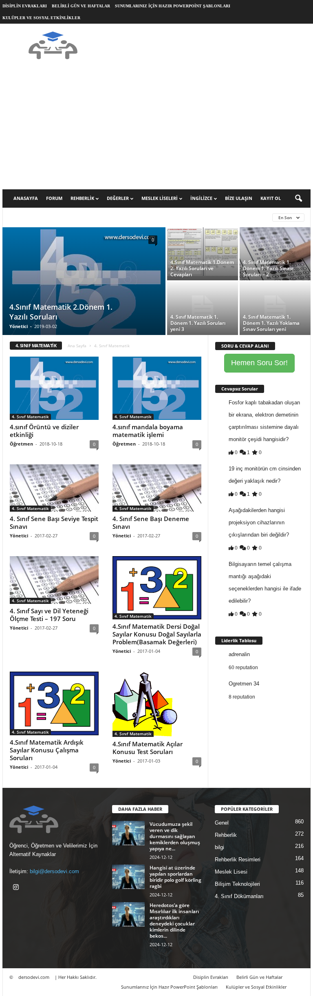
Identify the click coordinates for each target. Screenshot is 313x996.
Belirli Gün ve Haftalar (81, 6)
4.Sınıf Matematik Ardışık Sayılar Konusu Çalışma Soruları (47, 750)
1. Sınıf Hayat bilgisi (167, 217)
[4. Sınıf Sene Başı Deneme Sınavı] (156, 488)
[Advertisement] (156, 128)
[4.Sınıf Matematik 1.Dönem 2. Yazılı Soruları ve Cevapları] (202, 251)
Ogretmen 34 (244, 684)
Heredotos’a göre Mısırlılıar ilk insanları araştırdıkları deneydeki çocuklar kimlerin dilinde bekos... (174, 920)
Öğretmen (21, 444)
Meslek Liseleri (159, 198)
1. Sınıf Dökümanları (108, 217)
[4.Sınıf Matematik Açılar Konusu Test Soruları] (156, 704)
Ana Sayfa (77, 345)
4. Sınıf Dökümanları (239, 896)
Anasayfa (25, 198)
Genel (222, 823)
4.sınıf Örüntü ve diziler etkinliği (44, 431)
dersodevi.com (33, 977)
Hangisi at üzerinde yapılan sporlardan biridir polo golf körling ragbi (175, 877)
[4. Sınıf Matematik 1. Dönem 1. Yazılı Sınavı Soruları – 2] (275, 253)
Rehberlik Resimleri (237, 859)
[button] (298, 199)
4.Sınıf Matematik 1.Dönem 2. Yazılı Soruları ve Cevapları (202, 268)
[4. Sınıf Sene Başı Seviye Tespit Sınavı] (54, 488)
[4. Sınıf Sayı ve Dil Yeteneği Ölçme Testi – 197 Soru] (54, 579)
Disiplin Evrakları (24, 6)
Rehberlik (82, 198)
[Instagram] (16, 888)
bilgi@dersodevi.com (54, 871)
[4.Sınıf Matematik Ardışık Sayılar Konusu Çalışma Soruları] (54, 703)
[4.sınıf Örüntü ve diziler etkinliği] (54, 388)
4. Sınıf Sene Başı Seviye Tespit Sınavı (54, 522)
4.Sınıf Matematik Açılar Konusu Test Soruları (147, 748)
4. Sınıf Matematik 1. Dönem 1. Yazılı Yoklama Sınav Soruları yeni (271, 323)
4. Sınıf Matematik (30, 416)
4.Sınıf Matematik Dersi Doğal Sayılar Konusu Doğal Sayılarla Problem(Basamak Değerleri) (156, 634)
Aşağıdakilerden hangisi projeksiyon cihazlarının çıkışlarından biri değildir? (259, 522)
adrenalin (239, 654)
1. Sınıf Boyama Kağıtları (42, 217)
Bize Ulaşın (238, 198)
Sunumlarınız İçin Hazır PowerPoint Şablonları (172, 6)
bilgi (219, 847)
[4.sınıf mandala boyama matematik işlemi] (156, 388)
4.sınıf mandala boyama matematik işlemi (147, 431)
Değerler (118, 198)
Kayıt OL (270, 198)
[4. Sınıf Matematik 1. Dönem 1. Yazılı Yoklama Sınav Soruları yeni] (275, 308)
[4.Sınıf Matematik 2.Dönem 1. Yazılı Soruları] (83, 285)
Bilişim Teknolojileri (237, 884)
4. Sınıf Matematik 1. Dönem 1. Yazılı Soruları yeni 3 (197, 323)
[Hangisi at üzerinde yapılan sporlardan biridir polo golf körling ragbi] (128, 877)
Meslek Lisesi (231, 872)
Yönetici (18, 326)
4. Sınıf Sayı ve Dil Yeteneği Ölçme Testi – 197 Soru (49, 615)
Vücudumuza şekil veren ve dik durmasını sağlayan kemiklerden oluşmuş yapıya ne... (175, 836)
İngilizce (201, 198)
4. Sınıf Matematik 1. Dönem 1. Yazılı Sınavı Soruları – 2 (268, 268)
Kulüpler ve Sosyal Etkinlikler (41, 18)
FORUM (54, 198)
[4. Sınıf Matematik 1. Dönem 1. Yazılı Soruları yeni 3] (202, 308)
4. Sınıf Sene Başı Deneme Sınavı (150, 522)
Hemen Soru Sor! (259, 363)
